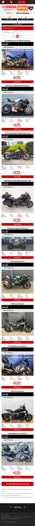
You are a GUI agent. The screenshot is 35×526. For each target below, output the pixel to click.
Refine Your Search (8, 28)
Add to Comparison (8, 47)
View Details (17, 82)
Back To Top (17, 507)
